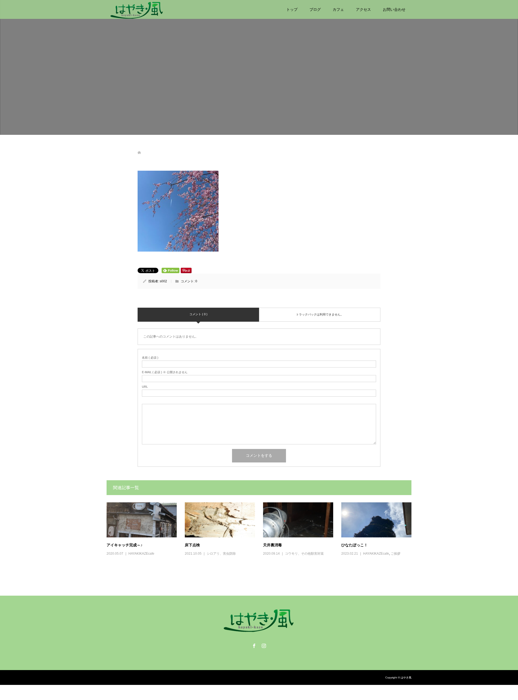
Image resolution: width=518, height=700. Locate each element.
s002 (163, 281)
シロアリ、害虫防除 (221, 553)
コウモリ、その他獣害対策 (304, 553)
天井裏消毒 (272, 544)
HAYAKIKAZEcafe (141, 553)
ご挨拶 (395, 553)
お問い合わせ (394, 9)
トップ (292, 9)
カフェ (338, 9)
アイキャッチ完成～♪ (124, 544)
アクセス (363, 9)
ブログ (315, 9)
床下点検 (192, 544)
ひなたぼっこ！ (354, 544)
